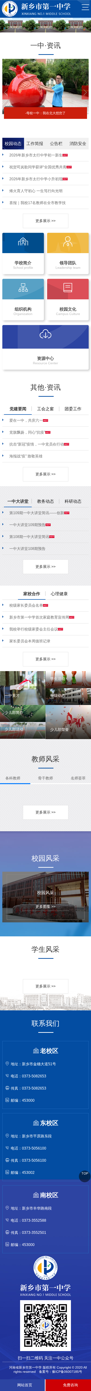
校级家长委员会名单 (26, 605)
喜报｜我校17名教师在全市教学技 (37, 203)
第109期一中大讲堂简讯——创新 (36, 513)
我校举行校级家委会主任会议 (33, 629)
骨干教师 (45, 778)
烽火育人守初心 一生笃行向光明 (36, 191)
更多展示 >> (45, 221)
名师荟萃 (78, 778)
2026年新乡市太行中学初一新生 (36, 155)
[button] (5, 92)
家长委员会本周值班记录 (29, 641)
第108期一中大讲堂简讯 (29, 537)
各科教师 (12, 778)
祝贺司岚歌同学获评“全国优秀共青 (37, 167)
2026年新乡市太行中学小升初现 (36, 179)
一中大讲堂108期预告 (27, 549)
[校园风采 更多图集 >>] (45, 873)
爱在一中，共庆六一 (26, 420)
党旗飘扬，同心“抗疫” (27, 432)
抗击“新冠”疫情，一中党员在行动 (36, 444)
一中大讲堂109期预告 (27, 525)
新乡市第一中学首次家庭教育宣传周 (39, 617)
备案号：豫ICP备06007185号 (60, 1371)
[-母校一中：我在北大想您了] (45, 61)
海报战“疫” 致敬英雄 (25, 456)
